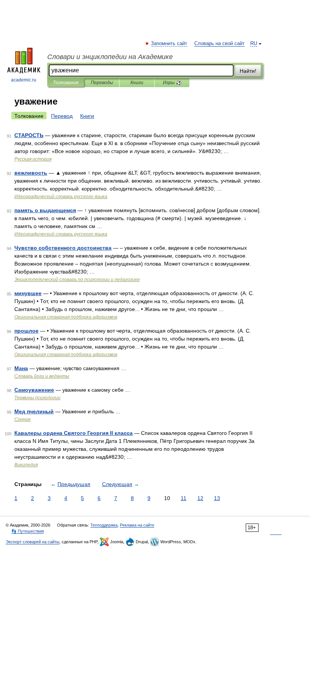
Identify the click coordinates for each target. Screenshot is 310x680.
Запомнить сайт (169, 43)
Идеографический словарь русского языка (60, 196)
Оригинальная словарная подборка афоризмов (65, 317)
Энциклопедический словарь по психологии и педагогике (77, 279)
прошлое (26, 331)
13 (217, 498)
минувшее (28, 293)
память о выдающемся (45, 210)
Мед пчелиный (34, 411)
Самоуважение (34, 390)
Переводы (102, 82)
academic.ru (23, 80)
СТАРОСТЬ (28, 135)
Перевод (62, 116)
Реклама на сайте (137, 525)
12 (200, 498)
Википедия (26, 464)
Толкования (65, 82)
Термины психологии (37, 397)
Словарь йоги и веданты (41, 376)
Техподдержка (104, 525)
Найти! (248, 71)
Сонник (22, 419)
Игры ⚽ (172, 82)
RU (253, 43)
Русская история (32, 159)
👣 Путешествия (27, 531)
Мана (21, 368)
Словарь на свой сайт (219, 43)
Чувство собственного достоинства (63, 248)
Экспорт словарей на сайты (32, 541)
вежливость (30, 173)
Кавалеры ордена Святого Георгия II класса (73, 433)
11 (183, 498)
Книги (136, 82)
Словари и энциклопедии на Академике (110, 57)
